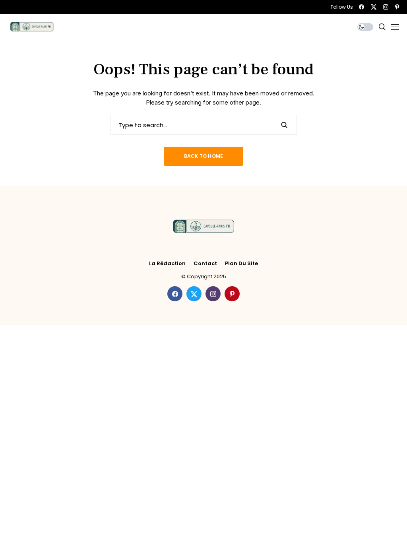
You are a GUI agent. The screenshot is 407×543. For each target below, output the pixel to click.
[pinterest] (397, 7)
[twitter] (373, 7)
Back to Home (203, 156)
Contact (205, 263)
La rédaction (167, 263)
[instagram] (385, 7)
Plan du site (241, 263)
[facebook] (361, 7)
